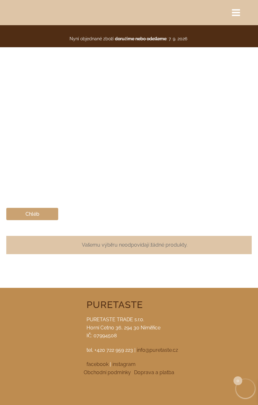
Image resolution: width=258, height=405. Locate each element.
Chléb (32, 214)
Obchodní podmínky (107, 372)
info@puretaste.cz (157, 350)
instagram (124, 364)
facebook (98, 364)
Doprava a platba (154, 372)
